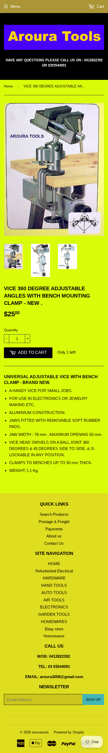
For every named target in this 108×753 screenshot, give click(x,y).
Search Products (54, 514)
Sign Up (93, 699)
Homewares (54, 636)
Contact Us (54, 543)
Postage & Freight (54, 521)
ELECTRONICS (54, 607)
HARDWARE (54, 578)
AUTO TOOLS (54, 592)
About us (54, 536)
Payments (54, 529)
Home (8, 86)
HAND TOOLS (54, 585)
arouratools (40, 732)
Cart (100, 6)
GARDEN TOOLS (54, 614)
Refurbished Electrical (54, 571)
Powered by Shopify (69, 732)
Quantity (11, 330)
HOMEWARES (54, 621)
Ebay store (54, 629)
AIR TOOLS (54, 600)
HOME (54, 563)
